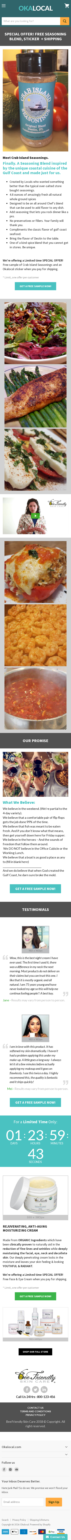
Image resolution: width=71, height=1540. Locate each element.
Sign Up (53, 1502)
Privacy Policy (19, 1520)
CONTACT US (35, 1407)
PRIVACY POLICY (35, 1414)
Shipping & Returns (39, 1520)
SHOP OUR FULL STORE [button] (35, 1351)
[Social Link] (26, 1389)
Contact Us (57, 1537)
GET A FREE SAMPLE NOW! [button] (35, 286)
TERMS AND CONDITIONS (35, 1411)
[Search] (64, 21)
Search (5, 1520)
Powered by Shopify (40, 1524)
